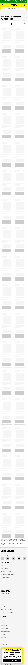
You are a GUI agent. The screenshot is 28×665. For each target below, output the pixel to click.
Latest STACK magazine (6, 609)
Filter (3, 24)
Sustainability (4, 625)
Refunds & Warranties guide (7, 574)
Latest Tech (3, 596)
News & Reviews (5, 593)
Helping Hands (4, 628)
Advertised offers (5, 577)
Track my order (4, 568)
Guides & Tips (4, 603)
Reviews (3, 606)
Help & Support (4, 565)
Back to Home (5, 11)
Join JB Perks (4, 644)
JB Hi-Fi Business (5, 638)
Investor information (5, 631)
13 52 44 (16, 2)
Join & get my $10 (12, 660)
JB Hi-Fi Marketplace (6, 641)
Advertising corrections (6, 580)
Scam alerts (3, 584)
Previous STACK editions (7, 612)
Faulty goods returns (6, 571)
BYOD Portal (4, 634)
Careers (3, 622)
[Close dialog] (20, 649)
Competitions (4, 600)
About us (3, 619)
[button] (4, 5)
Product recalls (4, 587)
